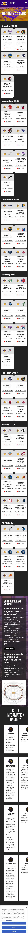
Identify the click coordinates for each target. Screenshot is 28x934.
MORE (7, 849)
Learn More (9, 648)
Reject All (14, 927)
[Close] (26, 907)
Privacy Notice (9, 920)
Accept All (14, 931)
